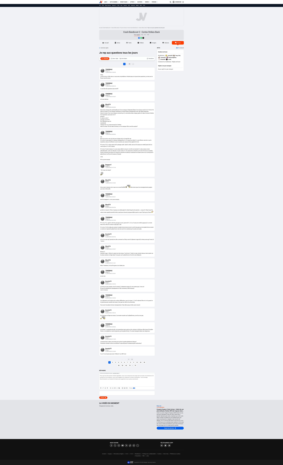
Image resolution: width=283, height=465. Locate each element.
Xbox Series (108, 5)
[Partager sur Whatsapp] (141, 38)
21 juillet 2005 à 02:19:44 (110, 220)
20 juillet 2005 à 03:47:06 (110, 207)
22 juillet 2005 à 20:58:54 (110, 326)
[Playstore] (161, 445)
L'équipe (110, 453)
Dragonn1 (108, 165)
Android (133, 5)
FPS (144, 5)
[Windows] (169, 445)
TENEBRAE (108, 69)
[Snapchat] (137, 445)
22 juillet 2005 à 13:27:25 (110, 284)
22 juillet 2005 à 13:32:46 (110, 297)
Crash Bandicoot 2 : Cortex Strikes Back (111, 27)
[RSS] (126, 445)
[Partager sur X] (143, 38)
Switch (125, 5)
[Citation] (115, 388)
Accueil (100, 27)
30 (144, 362)
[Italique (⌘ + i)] (103, 388)
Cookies (159, 453)
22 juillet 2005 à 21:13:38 (110, 339)
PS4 (118, 5)
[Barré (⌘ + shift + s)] (107, 388)
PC (100, 5)
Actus (118, 43)
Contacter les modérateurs (164, 61)
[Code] (117, 388)
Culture (139, 2)
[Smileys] (122, 388)
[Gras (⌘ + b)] (101, 388)
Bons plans (123, 2)
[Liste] (111, 388)
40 (118, 365)
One (121, 5)
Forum (179, 43)
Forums (154, 2)
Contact (104, 453)
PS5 (103, 5)
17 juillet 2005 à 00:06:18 (110, 86)
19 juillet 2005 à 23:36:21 (110, 196)
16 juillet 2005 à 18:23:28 (110, 72)
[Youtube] (122, 445)
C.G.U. (127, 453)
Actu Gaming (113, 2)
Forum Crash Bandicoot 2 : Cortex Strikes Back (137, 27)
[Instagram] (118, 445)
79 (129, 64)
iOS (129, 5)
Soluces (166, 43)
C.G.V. (131, 453)
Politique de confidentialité (149, 453)
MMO (137, 5)
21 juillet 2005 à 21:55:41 (110, 273)
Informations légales (118, 453)
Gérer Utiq (165, 453)
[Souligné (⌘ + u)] (105, 388)
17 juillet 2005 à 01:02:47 (110, 96)
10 (137, 362)
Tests (129, 43)
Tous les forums (123, 27)
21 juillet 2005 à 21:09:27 (110, 249)
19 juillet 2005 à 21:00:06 (110, 182)
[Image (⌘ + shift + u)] (125, 388)
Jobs (147, 456)
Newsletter (138, 456)
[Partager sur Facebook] (139, 38)
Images (154, 43)
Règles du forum (176, 61)
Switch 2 (114, 5)
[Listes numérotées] (113, 388)
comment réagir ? (116, 373)
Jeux (105, 2)
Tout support (137, 34)
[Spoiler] (119, 388)
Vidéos (147, 2)
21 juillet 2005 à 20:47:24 (110, 236)
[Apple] (165, 445)
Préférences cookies (175, 453)
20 (140, 362)
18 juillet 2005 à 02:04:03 (110, 107)
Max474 (108, 104)
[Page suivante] (128, 359)
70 (130, 365)
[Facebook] (111, 445)
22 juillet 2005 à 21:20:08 (110, 351)
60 (126, 365)
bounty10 (108, 234)
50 (122, 365)
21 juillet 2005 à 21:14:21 (110, 263)
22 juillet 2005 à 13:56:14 (110, 312)
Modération (138, 453)
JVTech (132, 2)
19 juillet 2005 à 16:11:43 (110, 167)
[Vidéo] (127, 388)
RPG (141, 5)
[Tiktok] (130, 445)
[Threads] (134, 445)
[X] (115, 445)
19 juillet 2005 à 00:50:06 (110, 134)
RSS (144, 456)
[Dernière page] (132, 359)
